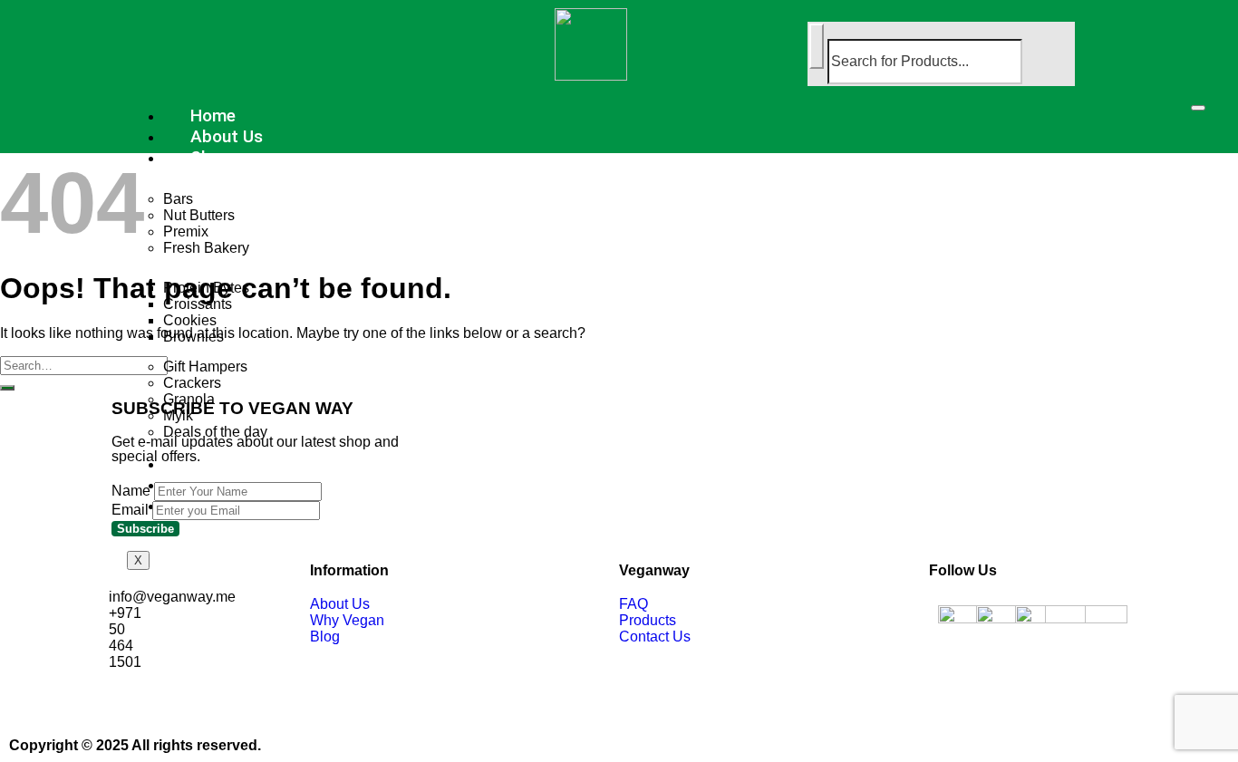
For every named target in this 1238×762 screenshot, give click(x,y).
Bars (178, 199)
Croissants (197, 304)
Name (130, 490)
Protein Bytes (206, 287)
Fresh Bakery (206, 248)
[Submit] (7, 388)
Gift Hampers (205, 366)
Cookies (190, 320)
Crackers (192, 383)
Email (130, 509)
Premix (185, 231)
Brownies (193, 336)
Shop (210, 157)
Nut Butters (199, 215)
